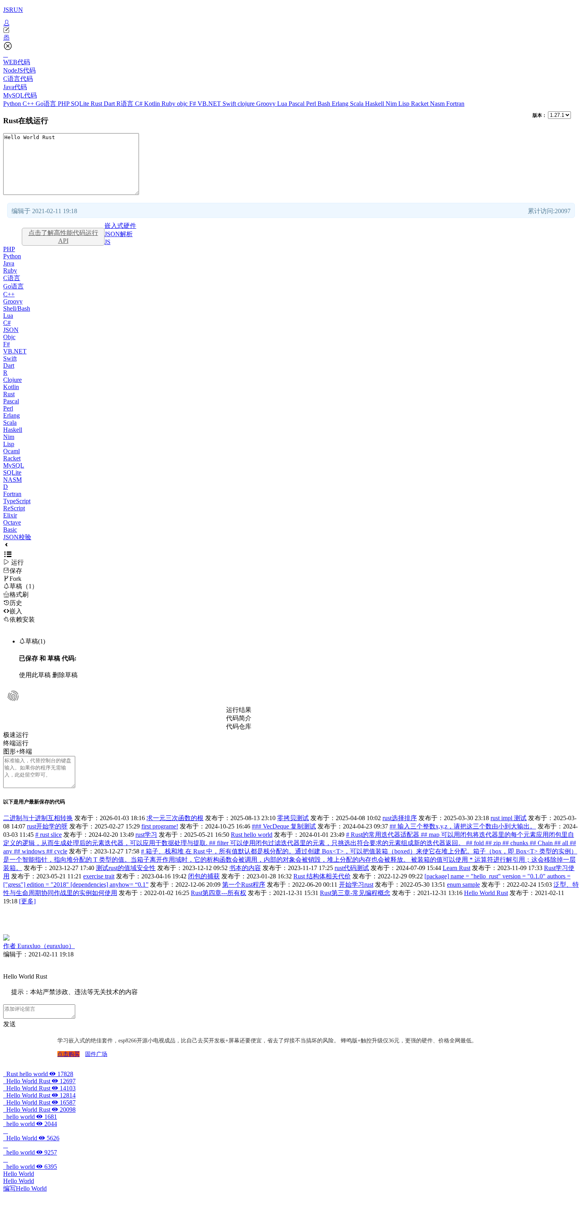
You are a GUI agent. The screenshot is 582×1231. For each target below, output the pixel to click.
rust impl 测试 (509, 818)
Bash (325, 103)
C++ (29, 103)
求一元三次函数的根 (175, 818)
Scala (357, 103)
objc (183, 103)
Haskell (375, 103)
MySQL (13, 465)
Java (8, 263)
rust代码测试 (352, 868)
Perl (312, 103)
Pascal (297, 103)
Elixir (10, 515)
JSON (11, 329)
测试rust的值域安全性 (126, 868)
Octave (12, 522)
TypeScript (16, 501)
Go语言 (47, 103)
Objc (9, 337)
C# (139, 103)
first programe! (159, 826)
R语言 (125, 103)
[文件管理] (291, 37)
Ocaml (11, 451)
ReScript (14, 508)
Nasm (438, 103)
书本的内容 (245, 868)
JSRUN (13, 9)
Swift (230, 103)
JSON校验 (17, 537)
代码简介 (238, 718)
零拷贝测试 (293, 818)
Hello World (31, 1138)
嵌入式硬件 (120, 225)
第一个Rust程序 (243, 884)
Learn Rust (456, 868)
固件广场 (96, 1054)
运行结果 (238, 709)
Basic (10, 529)
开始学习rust (356, 884)
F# (193, 103)
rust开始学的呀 (47, 826)
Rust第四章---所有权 (218, 892)
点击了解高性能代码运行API (63, 236)
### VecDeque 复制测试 (284, 826)
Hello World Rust (486, 892)
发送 (9, 1024)
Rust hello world (251, 834)
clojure (247, 103)
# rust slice (48, 834)
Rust (97, 103)
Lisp (404, 103)
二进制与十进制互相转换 (38, 818)
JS (107, 242)
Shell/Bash (16, 308)
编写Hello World (25, 1188)
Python (13, 103)
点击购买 (68, 1054)
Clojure (12, 379)
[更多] (27, 901)
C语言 (11, 278)
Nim (392, 103)
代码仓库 (238, 726)
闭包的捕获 (204, 876)
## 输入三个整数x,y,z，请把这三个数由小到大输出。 (463, 826)
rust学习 (146, 834)
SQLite (81, 103)
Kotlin (153, 103)
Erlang (341, 103)
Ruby (169, 103)
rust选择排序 (399, 818)
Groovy (266, 103)
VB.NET (210, 103)
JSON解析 (119, 234)
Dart (110, 103)
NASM (12, 479)
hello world (30, 1116)
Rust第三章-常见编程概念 (355, 892)
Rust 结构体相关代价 (322, 876)
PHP (64, 103)
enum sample (463, 884)
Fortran (455, 103)
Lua (283, 103)
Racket (420, 103)
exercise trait (98, 876)
